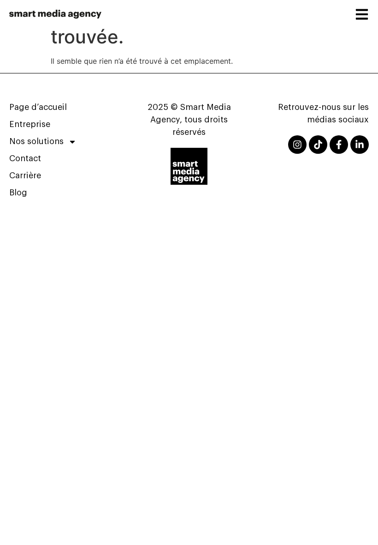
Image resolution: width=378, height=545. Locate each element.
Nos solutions (36, 141)
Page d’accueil (38, 107)
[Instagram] (297, 144)
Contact (25, 158)
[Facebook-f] (339, 144)
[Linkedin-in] (359, 144)
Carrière (25, 175)
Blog (18, 192)
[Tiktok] (318, 144)
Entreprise (29, 124)
